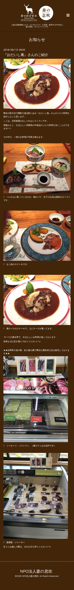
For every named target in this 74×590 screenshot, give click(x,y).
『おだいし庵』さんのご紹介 (25, 55)
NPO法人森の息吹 (36, 571)
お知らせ (37, 40)
